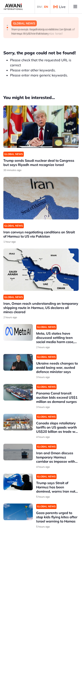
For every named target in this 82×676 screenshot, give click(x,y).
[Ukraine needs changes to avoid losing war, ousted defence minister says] (18, 362)
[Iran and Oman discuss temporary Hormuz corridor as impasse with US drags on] (18, 452)
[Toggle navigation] (75, 6)
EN (46, 7)
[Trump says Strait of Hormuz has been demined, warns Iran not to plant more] (18, 482)
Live (62, 7)
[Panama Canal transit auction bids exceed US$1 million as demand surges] (18, 392)
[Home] (13, 6)
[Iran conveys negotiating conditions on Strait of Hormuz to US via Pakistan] (41, 198)
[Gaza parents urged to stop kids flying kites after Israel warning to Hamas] (18, 512)
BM (39, 7)
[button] (7, 25)
